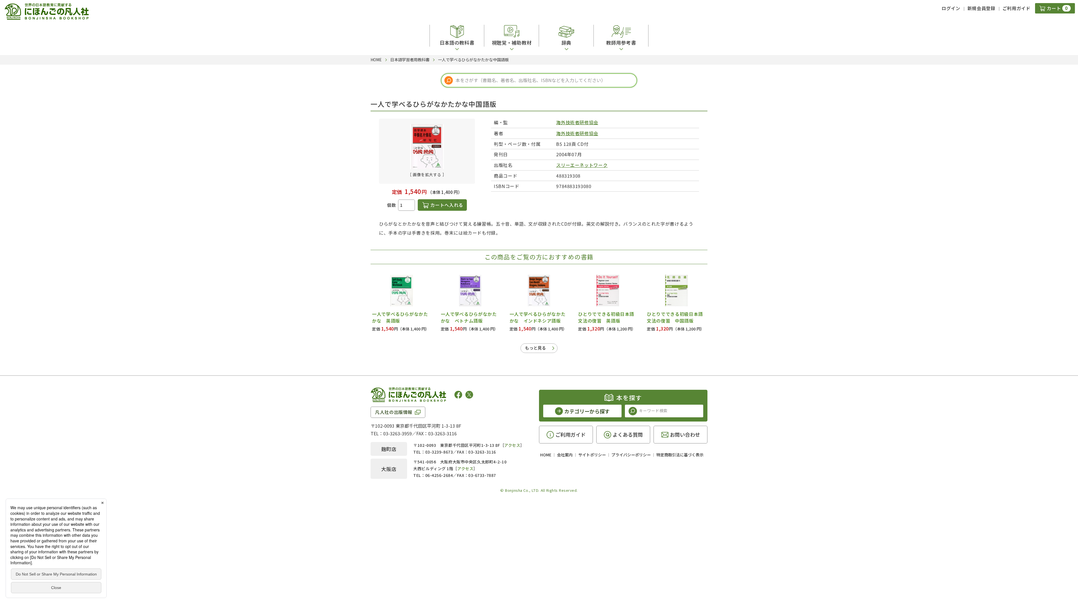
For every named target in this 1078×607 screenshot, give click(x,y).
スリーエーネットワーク (581, 165)
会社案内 (565, 454)
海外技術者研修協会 (577, 122)
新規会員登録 (981, 8)
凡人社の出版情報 (393, 412)
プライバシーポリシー (631, 454)
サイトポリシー (592, 454)
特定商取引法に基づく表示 (680, 454)
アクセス (512, 445)
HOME (545, 454)
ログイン (951, 8)
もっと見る (535, 348)
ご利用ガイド (1016, 8)
